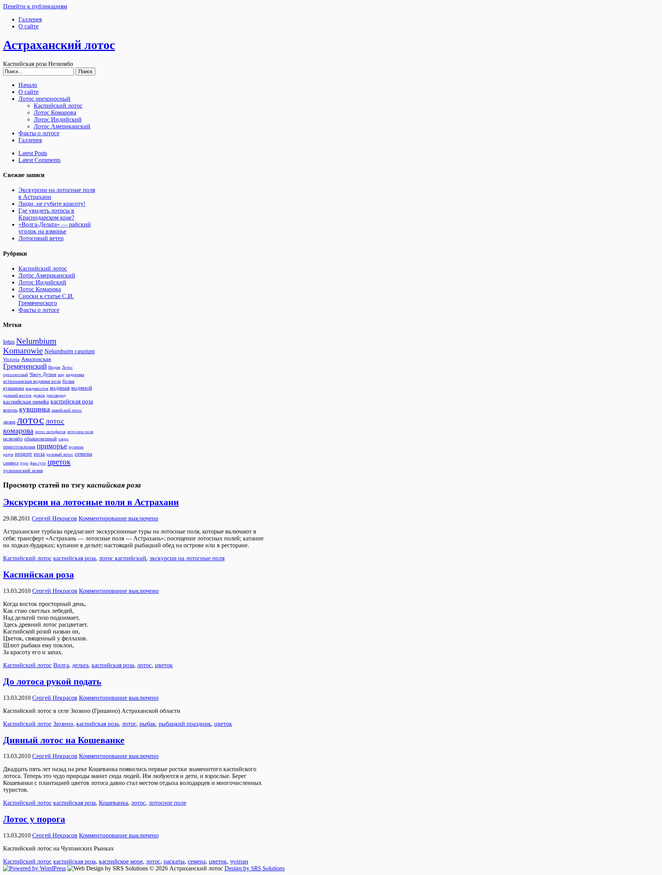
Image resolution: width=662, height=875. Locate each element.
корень (10, 410)
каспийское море (121, 861)
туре (24, 463)
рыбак (147, 724)
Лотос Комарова (55, 112)
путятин (76, 447)
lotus (9, 341)
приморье (52, 446)
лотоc (144, 665)
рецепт (23, 454)
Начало (27, 85)
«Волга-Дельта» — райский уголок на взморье (54, 228)
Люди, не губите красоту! (51, 203)
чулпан (239, 861)
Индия (54, 367)
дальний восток (17, 395)
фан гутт (38, 463)
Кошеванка (113, 802)
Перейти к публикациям (35, 6)
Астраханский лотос (59, 45)
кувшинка (34, 409)
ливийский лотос (66, 410)
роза (39, 454)
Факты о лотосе (38, 133)
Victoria (11, 359)
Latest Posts (32, 153)
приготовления (19, 447)
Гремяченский (25, 366)
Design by (254, 868)
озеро (63, 439)
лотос (30, 420)
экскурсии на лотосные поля (186, 558)
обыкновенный (40, 439)
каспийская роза (72, 401)
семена (83, 454)
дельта (39, 395)
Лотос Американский (62, 126)
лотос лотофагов (50, 432)
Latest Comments (39, 160)
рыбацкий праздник (185, 724)
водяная (60, 388)
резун (8, 454)
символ (10, 463)
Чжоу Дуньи (42, 374)
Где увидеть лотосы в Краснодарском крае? (46, 214)
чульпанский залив (23, 470)
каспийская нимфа (26, 402)
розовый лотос (59, 454)
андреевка (75, 375)
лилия (9, 422)
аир (61, 375)
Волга (61, 665)
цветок (59, 461)
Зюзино (63, 724)
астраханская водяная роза (32, 381)
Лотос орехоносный (44, 98)
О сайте (28, 26)
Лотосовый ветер (41, 238)
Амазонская (36, 359)
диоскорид (56, 395)
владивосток (37, 388)
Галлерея (30, 19)
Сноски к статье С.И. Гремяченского (46, 299)
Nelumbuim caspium (69, 351)
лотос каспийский (122, 558)
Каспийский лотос (58, 105)
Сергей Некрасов (54, 518)
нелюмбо (13, 439)
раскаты (174, 861)
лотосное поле (80, 432)
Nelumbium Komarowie (29, 346)
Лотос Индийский (58, 119)
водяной (81, 388)
